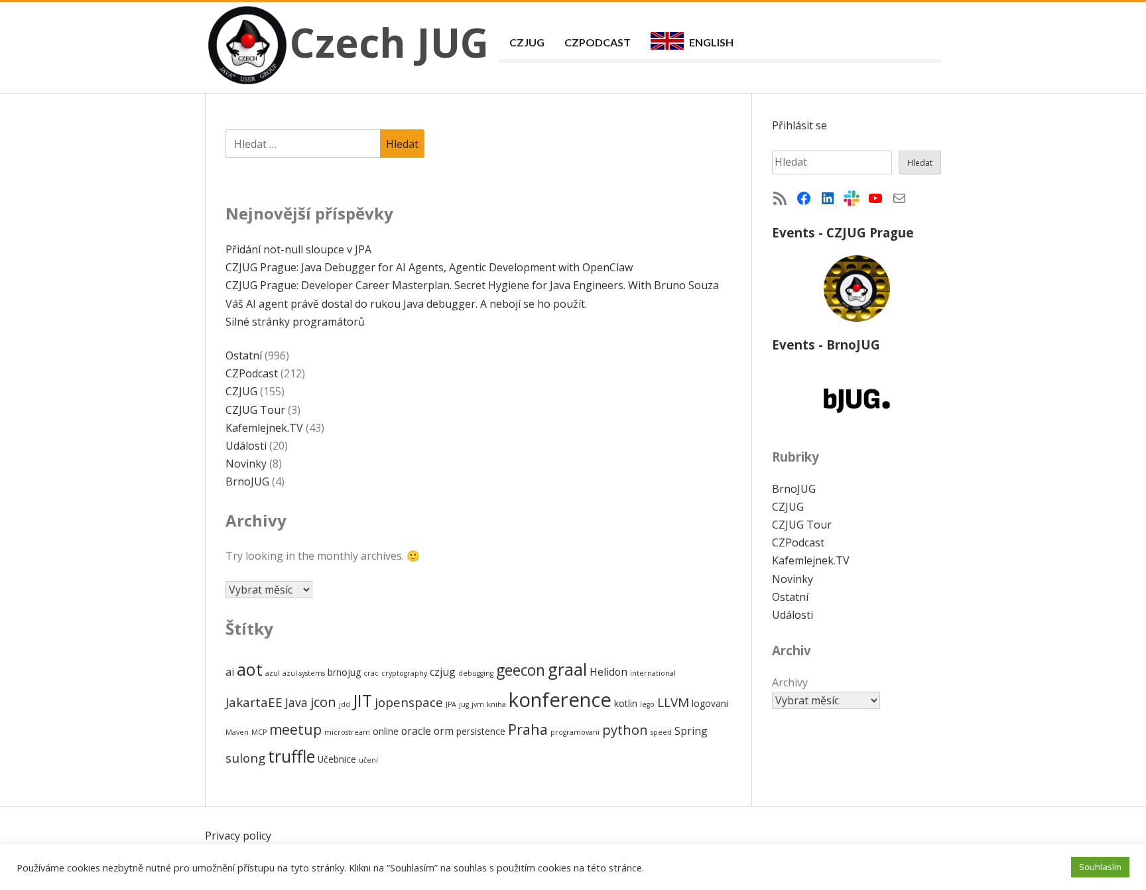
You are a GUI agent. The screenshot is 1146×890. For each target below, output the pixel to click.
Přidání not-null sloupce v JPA (298, 249)
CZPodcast (597, 42)
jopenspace (409, 702)
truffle (291, 756)
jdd (344, 704)
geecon (520, 670)
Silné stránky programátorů (295, 321)
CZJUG (526, 42)
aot (250, 669)
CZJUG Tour (255, 410)
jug (464, 704)
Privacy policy (238, 835)
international (653, 673)
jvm (478, 704)
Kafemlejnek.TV (264, 427)
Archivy (790, 682)
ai (229, 672)
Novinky (246, 463)
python (625, 729)
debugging (475, 673)
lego (647, 704)
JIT (362, 700)
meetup (295, 729)
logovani (710, 703)
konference (560, 699)
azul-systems (304, 673)
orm (444, 731)
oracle (416, 731)
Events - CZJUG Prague (843, 232)
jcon (323, 701)
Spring (691, 731)
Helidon (608, 672)
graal (567, 669)
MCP (259, 732)
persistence (480, 731)
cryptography (404, 673)
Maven (237, 732)
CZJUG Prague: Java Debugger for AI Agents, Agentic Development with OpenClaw (429, 267)
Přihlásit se (799, 125)
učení (368, 760)
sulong (245, 758)
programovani (575, 732)
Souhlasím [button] (1100, 867)
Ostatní (243, 355)
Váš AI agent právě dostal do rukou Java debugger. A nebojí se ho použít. (406, 303)
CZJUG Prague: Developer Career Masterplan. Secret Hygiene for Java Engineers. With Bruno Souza (472, 285)
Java (296, 702)
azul (272, 673)
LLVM (673, 702)
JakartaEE (254, 702)
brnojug (344, 672)
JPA (451, 704)
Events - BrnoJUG (826, 344)
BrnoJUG (247, 481)
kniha (496, 704)
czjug (443, 672)
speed (661, 732)
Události (246, 445)
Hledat (919, 162)
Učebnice (337, 759)
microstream (347, 732)
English (711, 42)
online (386, 731)
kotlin (625, 703)
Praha (528, 729)
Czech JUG (389, 42)
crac (371, 673)
